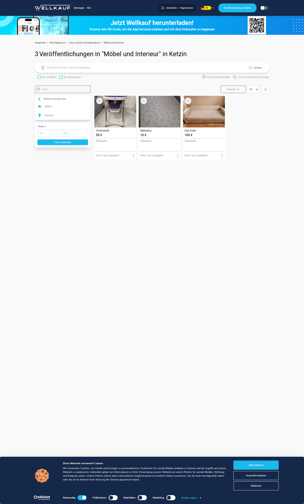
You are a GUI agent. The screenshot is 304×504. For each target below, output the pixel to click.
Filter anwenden (62, 142)
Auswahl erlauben (256, 475)
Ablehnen (256, 485)
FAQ (89, 8)
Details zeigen (189, 497)
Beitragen (79, 8)
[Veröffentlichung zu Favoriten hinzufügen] (99, 101)
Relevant (231, 89)
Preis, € (42, 126)
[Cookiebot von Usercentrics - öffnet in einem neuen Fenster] (42, 497)
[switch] (113, 497)
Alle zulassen (256, 465)
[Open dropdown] (133, 155)
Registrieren (186, 8)
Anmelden (171, 8)
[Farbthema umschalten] (264, 8)
